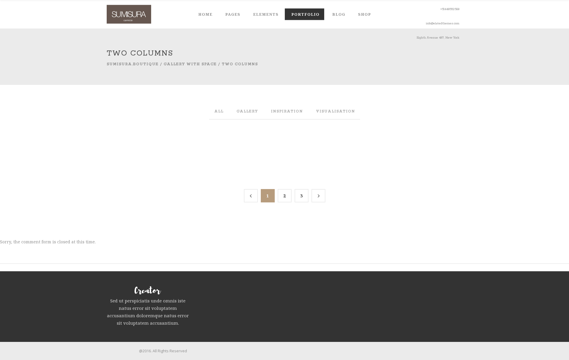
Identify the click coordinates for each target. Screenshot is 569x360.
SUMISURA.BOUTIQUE (133, 64)
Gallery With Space (190, 64)
